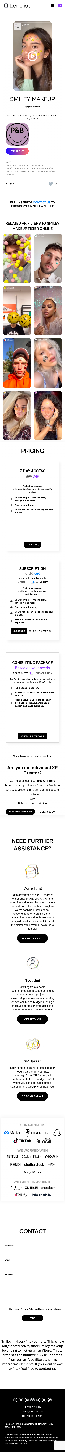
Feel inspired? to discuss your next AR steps (32, 204)
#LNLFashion (14, 165)
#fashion (47, 168)
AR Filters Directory (17, 1440)
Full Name (9, 1245)
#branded (28, 165)
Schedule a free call (41, 631)
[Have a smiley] (17, 258)
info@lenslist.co (33, 1411)
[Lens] (17, 363)
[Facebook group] (50, 1400)
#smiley (11, 174)
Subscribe (19, 631)
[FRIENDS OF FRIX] (48, 363)
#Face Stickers (33, 168)
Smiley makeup (32, 99)
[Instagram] (21, 1400)
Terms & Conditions (24, 1424)
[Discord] (44, 1400)
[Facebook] (15, 1400)
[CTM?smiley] (17, 310)
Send (32, 1318)
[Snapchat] (27, 1400)
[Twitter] (32, 1400)
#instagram (24, 171)
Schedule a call (32, 938)
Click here (19, 756)
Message (9, 1274)
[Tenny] (48, 310)
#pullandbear (40, 171)
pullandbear (34, 106)
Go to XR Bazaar (32, 1096)
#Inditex (11, 171)
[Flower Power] (17, 415)
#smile (53, 171)
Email (7, 1260)
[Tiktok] (38, 1400)
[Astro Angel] (48, 415)
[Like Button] (50, 184)
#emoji (39, 165)
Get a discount (48, 812)
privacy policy (32, 1407)
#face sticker (15, 168)
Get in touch (32, 1019)
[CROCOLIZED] (48, 258)
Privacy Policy (46, 1424)
